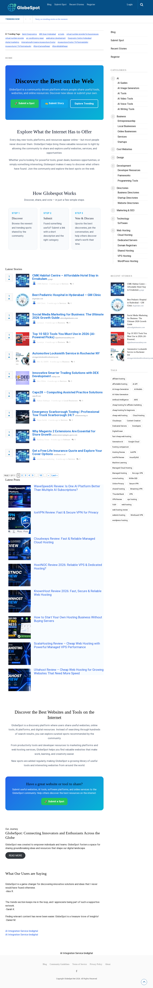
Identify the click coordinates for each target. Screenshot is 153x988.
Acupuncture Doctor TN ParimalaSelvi (73, 42)
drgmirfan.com (37, 299)
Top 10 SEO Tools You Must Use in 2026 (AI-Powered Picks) (63, 335)
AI (118, 78)
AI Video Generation (120, 394)
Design (120, 157)
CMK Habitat (42, 284)
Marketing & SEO (125, 210)
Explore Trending (84, 103)
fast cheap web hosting (121, 436)
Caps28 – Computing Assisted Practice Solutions (67, 392)
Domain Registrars (127, 245)
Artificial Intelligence (120, 400)
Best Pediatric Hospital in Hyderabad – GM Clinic (66, 295)
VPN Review (117, 499)
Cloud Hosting (125, 235)
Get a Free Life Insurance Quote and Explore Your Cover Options (67, 452)
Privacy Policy (96, 964)
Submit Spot (60, 4)
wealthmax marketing (45, 459)
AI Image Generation (120, 389)
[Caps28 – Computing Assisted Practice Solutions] (22, 397)
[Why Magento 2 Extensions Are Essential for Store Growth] (22, 436)
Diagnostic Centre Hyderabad (79, 38)
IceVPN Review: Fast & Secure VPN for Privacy (66, 512)
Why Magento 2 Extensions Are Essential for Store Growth (63, 432)
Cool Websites (124, 149)
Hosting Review (118, 452)
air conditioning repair (35, 38)
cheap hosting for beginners (123, 410)
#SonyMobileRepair (60, 46)
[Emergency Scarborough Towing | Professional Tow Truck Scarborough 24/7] (22, 417)
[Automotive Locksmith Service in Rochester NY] (22, 358)
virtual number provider (14, 38)
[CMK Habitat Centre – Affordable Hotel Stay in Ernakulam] (22, 280)
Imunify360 (134, 457)
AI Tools (122, 93)
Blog (49, 4)
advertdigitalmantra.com (69, 318)
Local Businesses (71, 400)
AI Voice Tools (125, 103)
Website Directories (128, 203)
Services (65, 284)
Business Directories (128, 192)
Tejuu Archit (42, 420)
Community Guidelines (59, 964)
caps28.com (36, 396)
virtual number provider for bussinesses (82, 34)
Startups (122, 142)
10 (40, 475)
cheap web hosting (119, 415)
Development (124, 165)
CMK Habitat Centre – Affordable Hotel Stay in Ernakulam (65, 277)
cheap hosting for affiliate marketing (127, 405)
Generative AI (117, 442)
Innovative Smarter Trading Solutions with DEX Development (65, 374)
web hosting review (120, 510)
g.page (50, 279)
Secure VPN (134, 484)
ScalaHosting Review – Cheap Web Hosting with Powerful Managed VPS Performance (67, 645)
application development (56, 38)
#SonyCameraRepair (41, 46)
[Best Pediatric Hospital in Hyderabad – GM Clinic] (22, 300)
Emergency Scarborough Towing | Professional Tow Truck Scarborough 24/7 (65, 413)
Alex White (41, 381)
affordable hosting (119, 384)
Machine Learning (119, 463)
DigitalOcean (117, 431)
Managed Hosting (119, 473)
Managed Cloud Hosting (122, 468)
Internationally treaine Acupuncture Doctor (38, 42)
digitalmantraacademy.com (64, 338)
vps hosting (132, 499)
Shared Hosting (126, 250)
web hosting (126, 505)
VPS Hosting (124, 255)
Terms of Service (79, 964)
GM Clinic (41, 303)
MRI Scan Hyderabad (47, 34)
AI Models (138, 389)
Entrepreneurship (126, 121)
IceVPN (133, 452)
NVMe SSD (133, 478)
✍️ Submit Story (54, 103)
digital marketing (12, 42)
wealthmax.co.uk (59, 454)
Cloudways (116, 421)
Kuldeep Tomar (43, 439)
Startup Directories (128, 197)
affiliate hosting (118, 379)
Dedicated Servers (127, 240)
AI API (135, 384)
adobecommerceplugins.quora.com (64, 435)
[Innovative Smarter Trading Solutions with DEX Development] (22, 378)
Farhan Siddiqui (43, 400)
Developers (136, 426)
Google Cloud (133, 442)
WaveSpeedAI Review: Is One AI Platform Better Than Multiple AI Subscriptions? (67, 488)
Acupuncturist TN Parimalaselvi (18, 46)
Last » (55, 475)
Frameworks (124, 175)
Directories (122, 188)
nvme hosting (118, 478)
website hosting (118, 515)
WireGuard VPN (137, 515)
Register (91, 4)
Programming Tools (128, 180)
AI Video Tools (125, 98)
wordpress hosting (120, 520)
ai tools (61, 34)
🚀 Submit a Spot (25, 103)
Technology (123, 218)
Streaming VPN (136, 489)
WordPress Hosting (128, 261)
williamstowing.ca (81, 415)
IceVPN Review (118, 457)
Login (130, 4)
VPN (131, 494)
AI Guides (122, 82)
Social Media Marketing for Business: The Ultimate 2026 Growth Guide (68, 316)
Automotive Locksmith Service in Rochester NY (66, 353)
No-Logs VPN (137, 473)
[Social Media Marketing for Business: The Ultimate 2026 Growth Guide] (22, 319)
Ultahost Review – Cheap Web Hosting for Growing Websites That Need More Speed (69, 671)
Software (66, 439)
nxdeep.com (56, 377)
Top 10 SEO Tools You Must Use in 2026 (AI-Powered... (137, 336)
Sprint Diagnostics (29, 34)
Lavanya (40, 323)
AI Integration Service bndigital (21, 931)
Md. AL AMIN (42, 362)
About (107, 964)
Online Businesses (127, 131)
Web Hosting (123, 230)
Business (61, 323)
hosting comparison (120, 447)
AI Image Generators (128, 88)
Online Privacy (118, 484)
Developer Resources (129, 170)
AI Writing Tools (126, 109)
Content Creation (134, 421)
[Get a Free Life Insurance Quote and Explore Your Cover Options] (22, 456)
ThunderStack (118, 494)
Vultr (114, 505)
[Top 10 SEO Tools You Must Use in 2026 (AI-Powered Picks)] (22, 339)
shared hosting (118, 489)
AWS (136, 400)
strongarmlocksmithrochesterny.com (45, 357)
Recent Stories (76, 4)
